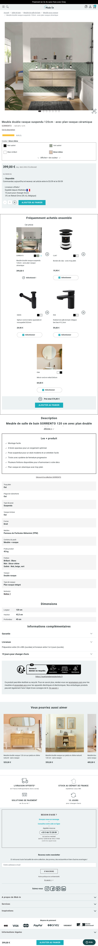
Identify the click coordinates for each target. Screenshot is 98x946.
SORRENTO (7, 126)
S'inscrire (49, 871)
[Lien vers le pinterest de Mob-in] (58, 888)
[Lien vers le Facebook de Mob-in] (53, 888)
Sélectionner (66, 278)
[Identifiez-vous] (90, 6)
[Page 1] (39, 111)
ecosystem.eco (20, 685)
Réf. (15, 126)
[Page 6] (56, 111)
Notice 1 (7, 594)
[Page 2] (43, 111)
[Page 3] (46, 111)
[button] (49, 634)
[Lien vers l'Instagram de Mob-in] (47, 888)
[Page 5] (53, 111)
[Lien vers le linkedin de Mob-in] (63, 888)
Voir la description (8, 130)
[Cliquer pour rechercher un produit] (7, 6)
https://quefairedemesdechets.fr (49, 676)
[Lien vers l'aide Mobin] (86, 6)
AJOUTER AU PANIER (49, 405)
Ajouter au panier (32, 202)
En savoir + (54, 688)
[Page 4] (49, 111)
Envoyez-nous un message (49, 819)
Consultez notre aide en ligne (49, 824)
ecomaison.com (75, 682)
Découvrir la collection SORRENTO (48, 477)
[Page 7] (59, 111)
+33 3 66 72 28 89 (49, 832)
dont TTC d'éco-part (28, 167)
